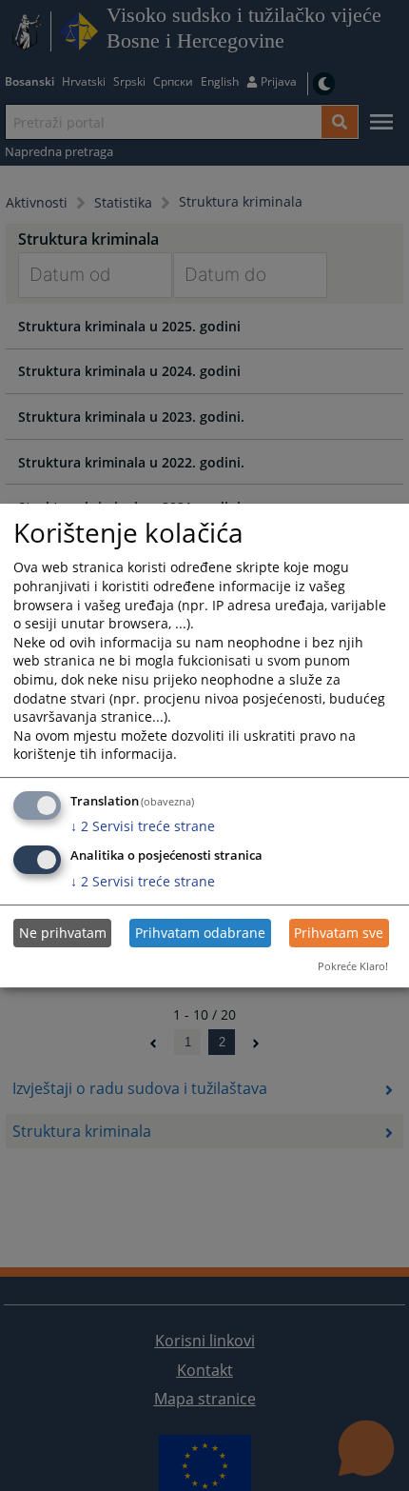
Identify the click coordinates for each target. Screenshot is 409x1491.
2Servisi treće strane (142, 826)
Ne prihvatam (63, 933)
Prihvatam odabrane (200, 933)
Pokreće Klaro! (353, 966)
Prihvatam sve (338, 933)
